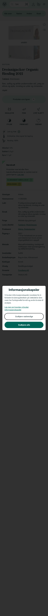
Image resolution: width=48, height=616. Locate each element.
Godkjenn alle (24, 325)
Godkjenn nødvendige (24, 316)
